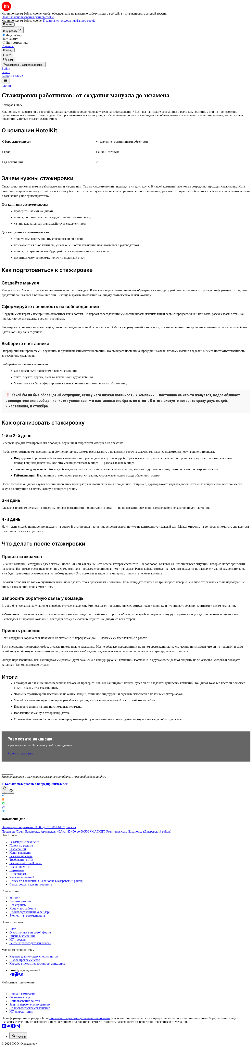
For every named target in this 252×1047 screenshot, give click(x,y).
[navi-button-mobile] (5, 81)
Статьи (6, 85)
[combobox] (18, 1035)
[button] (6, 68)
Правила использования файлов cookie (69, 20)
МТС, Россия (67, 827)
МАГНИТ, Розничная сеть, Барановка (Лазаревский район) (131, 831)
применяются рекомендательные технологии (79, 1018)
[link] (8, 59)
